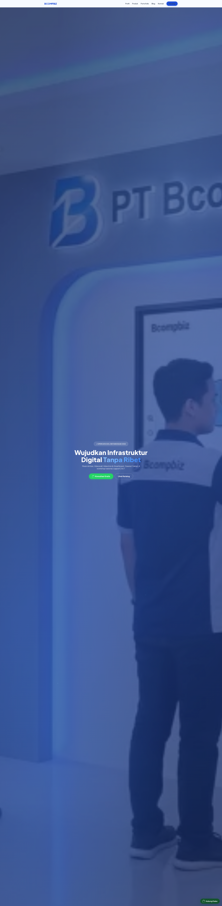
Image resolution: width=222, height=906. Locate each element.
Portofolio (145, 4)
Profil (127, 4)
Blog (153, 4)
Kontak (161, 4)
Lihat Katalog (124, 476)
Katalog (172, 4)
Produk (135, 4)
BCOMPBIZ (50, 3)
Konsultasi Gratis (102, 476)
